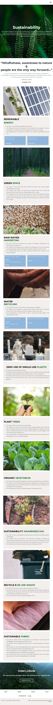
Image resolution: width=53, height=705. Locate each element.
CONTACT (33, 691)
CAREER (19, 691)
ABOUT (5, 691)
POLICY (47, 691)
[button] (51, 2)
